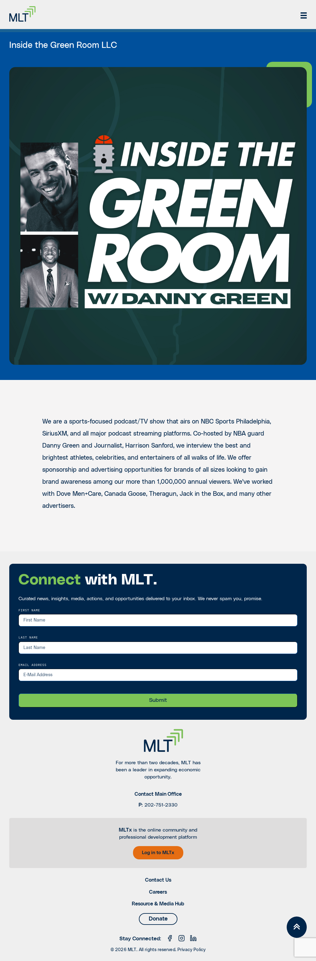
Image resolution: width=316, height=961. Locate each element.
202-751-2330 (160, 805)
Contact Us (158, 880)
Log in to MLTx (158, 852)
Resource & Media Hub (158, 903)
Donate (158, 919)
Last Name (28, 637)
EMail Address (33, 665)
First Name (29, 610)
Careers (158, 892)
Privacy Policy (191, 950)
